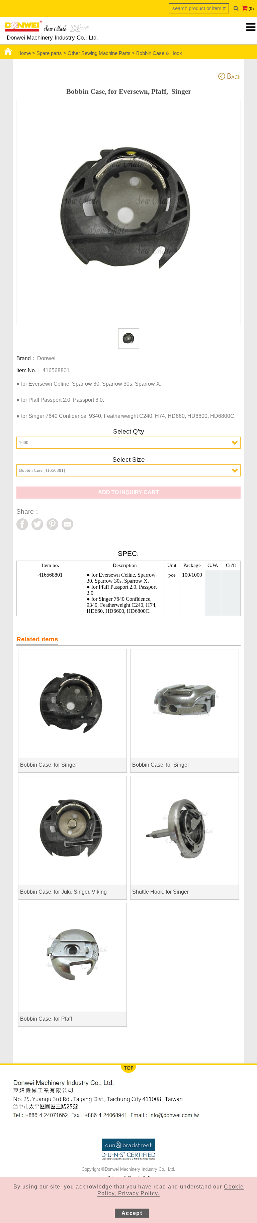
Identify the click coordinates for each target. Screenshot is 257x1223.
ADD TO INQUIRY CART (128, 492)
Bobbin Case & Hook (159, 53)
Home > (26, 53)
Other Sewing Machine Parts (99, 53)
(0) (251, 8)
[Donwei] (47, 28)
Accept (131, 1213)
